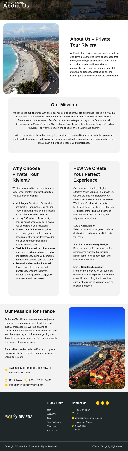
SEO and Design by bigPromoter (107, 446)
